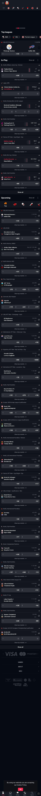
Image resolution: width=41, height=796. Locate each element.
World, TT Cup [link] (7, 595)
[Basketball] (23, 204)
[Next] (39, 48)
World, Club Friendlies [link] (9, 119)
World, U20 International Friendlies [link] (12, 455)
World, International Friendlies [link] (11, 508)
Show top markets (19, 79)
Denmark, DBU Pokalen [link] (9, 296)
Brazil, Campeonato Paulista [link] (11, 544)
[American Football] (15, 204)
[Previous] (2, 48)
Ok (20, 789)
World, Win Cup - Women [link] (10, 155)
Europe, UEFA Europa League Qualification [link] (14, 402)
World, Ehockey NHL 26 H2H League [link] (13, 101)
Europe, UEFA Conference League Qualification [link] (16, 420)
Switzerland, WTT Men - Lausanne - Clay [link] (14, 367)
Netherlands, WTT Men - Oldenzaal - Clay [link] (14, 332)
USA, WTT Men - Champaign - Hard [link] (12, 314)
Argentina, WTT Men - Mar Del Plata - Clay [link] (14, 349)
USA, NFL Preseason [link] (8, 210)
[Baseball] (31, 204)
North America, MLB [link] (8, 261)
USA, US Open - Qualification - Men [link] (12, 491)
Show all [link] (31, 60)
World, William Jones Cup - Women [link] (12, 65)
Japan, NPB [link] (6, 83)
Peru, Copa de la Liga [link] (9, 279)
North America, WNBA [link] (9, 243)
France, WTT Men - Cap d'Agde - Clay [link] (13, 137)
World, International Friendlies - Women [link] (14, 437)
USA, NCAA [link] (6, 228)
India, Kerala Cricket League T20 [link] (12, 579)
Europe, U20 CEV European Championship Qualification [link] (18, 628)
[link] (9, 3)
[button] (20, 19)
